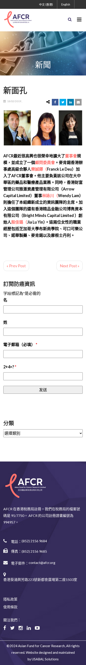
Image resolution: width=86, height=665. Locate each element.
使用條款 (10, 607)
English (65, 4)
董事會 (71, 155)
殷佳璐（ (19, 222)
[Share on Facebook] (55, 102)
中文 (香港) (46, 4)
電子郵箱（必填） (20, 344)
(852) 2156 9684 (34, 541)
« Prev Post (16, 265)
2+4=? (9, 366)
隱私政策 (10, 599)
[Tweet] (63, 102)
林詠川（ (50, 195)
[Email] (78, 102)
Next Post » (69, 265)
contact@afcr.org (42, 562)
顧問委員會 (45, 162)
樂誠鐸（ (39, 169)
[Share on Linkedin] (70, 102)
